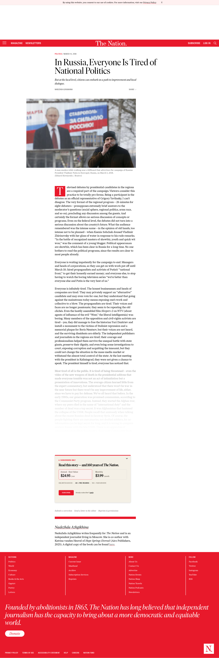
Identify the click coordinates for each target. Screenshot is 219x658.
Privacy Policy (149, 2)
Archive (72, 570)
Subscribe (194, 43)
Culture (11, 574)
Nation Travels (135, 583)
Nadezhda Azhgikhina (64, 89)
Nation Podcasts (136, 588)
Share (131, 89)
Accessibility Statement (49, 653)
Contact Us (134, 566)
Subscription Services (78, 574)
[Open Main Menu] (4, 43)
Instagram (193, 570)
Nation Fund (88, 653)
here (111, 544)
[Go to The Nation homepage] (111, 43)
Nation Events (135, 574)
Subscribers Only (68, 460)
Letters (11, 592)
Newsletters (33, 43)
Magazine (17, 43)
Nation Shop (134, 579)
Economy (12, 570)
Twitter (192, 566)
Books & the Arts (16, 579)
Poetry (11, 588)
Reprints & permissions (108, 511)
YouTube (193, 574)
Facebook (193, 561)
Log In (207, 43)
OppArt (11, 583)
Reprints (72, 579)
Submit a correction (63, 511)
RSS (191, 579)
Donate (14, 633)
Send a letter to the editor (85, 511)
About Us (133, 561)
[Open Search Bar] (215, 43)
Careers (75, 653)
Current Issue (75, 561)
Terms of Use (28, 653)
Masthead (73, 566)
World (11, 566)
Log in (91, 493)
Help (66, 653)
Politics (58, 54)
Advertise (133, 570)
